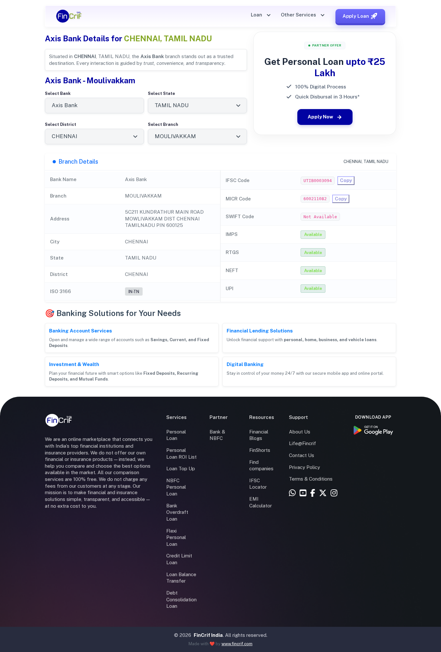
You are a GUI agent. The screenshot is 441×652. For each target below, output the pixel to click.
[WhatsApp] (292, 493)
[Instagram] (334, 493)
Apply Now (320, 116)
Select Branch (163, 124)
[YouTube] (303, 493)
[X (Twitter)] (323, 493)
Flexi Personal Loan (176, 537)
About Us (299, 431)
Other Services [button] (299, 14)
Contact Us (301, 455)
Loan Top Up (180, 468)
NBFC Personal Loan (176, 487)
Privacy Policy (304, 467)
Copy (346, 180)
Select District (60, 124)
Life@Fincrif (302, 443)
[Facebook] (312, 493)
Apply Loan (356, 16)
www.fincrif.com (236, 643)
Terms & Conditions (311, 479)
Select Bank (58, 93)
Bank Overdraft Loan (177, 512)
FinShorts (259, 450)
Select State (161, 93)
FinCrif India (208, 635)
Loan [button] (257, 14)
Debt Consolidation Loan (181, 599)
